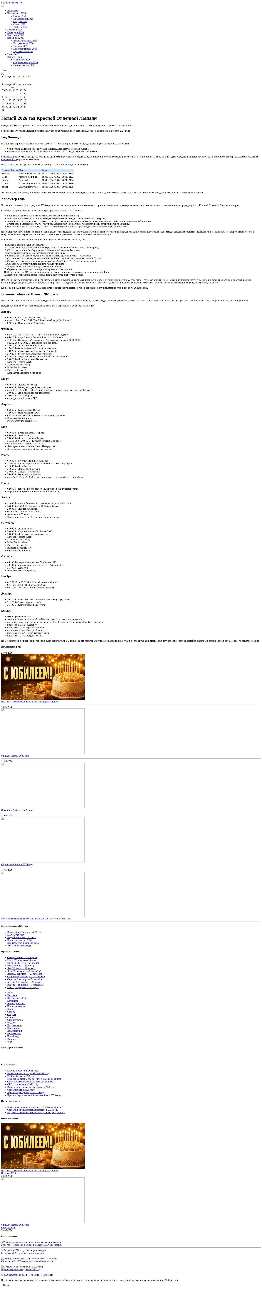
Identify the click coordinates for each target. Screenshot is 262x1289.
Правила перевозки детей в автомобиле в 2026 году (34, 1095)
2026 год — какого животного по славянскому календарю (31, 1245)
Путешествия (14, 1033)
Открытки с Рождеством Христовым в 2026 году (32, 1109)
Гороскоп (12, 995)
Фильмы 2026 (8, 1227)
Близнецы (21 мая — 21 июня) (23, 963)
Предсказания (14, 1031)
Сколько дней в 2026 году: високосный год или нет (27, 1261)
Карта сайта (47, 1275)
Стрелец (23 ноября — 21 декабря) (25, 979)
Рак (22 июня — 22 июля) (20, 965)
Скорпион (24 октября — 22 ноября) (26, 976)
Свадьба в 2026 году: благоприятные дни (22, 1253)
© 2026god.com (9, 1275)
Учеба (10, 1041)
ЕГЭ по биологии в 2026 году (22, 1070)
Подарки (11, 1022)
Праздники (13, 1028)
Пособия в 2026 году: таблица (16, 810)
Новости (11, 1009)
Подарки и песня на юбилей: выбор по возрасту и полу (30, 701)
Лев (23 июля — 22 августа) (21, 968)
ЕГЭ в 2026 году (15, 934)
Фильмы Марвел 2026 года (15, 756)
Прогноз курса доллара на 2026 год (25, 1092)
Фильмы (11, 1039)
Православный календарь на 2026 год (20, 1269)
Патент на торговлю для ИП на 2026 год (28, 1073)
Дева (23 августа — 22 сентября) (24, 971)
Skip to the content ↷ (11, 2)
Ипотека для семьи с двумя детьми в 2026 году (31, 1087)
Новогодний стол (16, 1003)
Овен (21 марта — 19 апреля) (22, 957)
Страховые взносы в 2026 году (17, 864)
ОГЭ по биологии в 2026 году (23, 1084)
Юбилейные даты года (19, 945)
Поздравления (14, 1025)
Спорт (10, 1017)
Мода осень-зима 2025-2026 (21, 937)
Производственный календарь (23, 943)
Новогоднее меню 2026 (19, 940)
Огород (11, 1011)
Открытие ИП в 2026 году (21, 1089)
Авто (10, 992)
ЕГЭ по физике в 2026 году (21, 1076)
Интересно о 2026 (16, 998)
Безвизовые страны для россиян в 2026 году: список (34, 1079)
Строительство (15, 1020)
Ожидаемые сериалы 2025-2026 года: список (30, 1081)
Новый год (13, 1036)
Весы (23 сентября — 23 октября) (24, 974)
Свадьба (11, 1014)
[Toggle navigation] (2, 6)
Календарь (12, 1000)
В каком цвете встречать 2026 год (24, 932)
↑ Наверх (6, 1285)
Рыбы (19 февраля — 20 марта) (23, 987)
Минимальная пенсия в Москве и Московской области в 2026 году (36, 918)
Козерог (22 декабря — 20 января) (24, 982)
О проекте (34, 1275)
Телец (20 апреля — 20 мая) (21, 960)
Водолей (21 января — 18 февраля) (25, 984)
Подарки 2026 (8, 1173)
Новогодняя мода (16, 1006)
